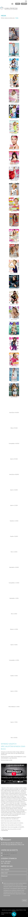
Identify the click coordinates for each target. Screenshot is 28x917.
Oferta (24, 3)
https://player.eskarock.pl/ (6, 818)
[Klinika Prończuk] (9, 9)
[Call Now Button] (14, 914)
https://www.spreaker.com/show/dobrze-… (13, 825)
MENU (3, 1)
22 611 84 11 (6, 855)
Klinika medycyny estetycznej (7, 18)
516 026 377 (13, 853)
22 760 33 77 (6, 853)
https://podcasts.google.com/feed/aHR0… (16, 827)
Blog (17, 3)
